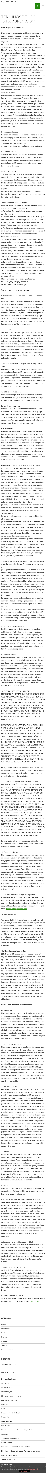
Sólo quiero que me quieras (11, 1396)
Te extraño (5, 1417)
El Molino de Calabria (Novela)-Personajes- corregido (20, 1451)
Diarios (4, 1337)
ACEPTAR (24, 1471)
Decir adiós (5, 1404)
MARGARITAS (6, 1421)
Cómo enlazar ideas (8, 1459)
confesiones (5, 1426)
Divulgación (5, 1341)
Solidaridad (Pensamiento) (10, 1438)
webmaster (35, 1301)
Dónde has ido (6, 1442)
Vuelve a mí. (5, 1383)
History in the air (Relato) (10, 1413)
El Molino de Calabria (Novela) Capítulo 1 (16, 1447)
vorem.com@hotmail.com (16, 908)
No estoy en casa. (7, 1387)
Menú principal (43, 6)
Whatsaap (4, 1434)
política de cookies (33, 1469)
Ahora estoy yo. (7, 1392)
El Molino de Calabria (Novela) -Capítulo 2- (17, 1430)
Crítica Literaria (7, 1350)
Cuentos (4, 1345)
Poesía (3, 1324)
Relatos (4, 1333)
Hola (3, 1409)
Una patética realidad (9, 1400)
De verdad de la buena (9, 1379)
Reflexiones (5, 1329)
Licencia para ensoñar (9, 1455)
